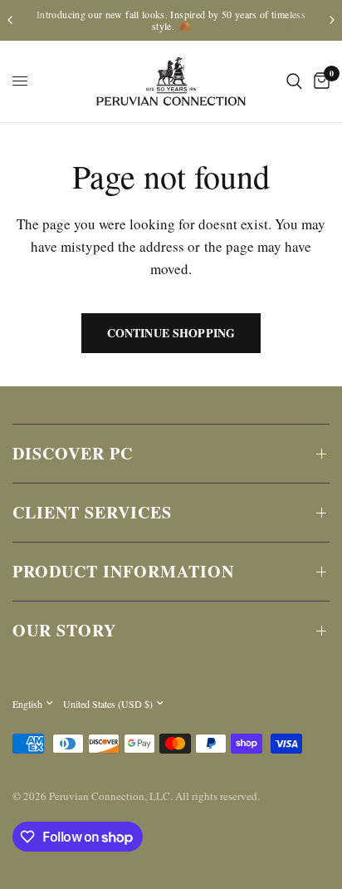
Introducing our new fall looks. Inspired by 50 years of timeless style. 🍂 (171, 19)
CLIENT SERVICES (92, 512)
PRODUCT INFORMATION (123, 571)
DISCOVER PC (72, 453)
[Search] (294, 81)
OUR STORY (64, 630)
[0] (319, 81)
